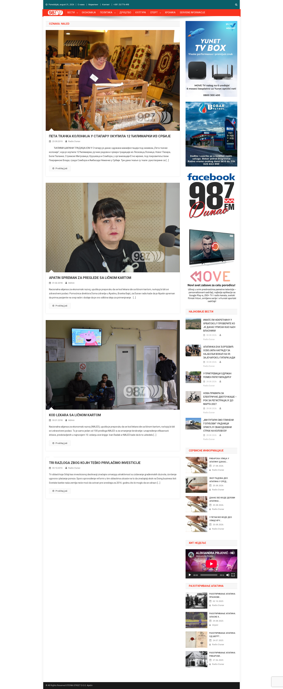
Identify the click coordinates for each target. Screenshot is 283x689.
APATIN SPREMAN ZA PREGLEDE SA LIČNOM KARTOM (90, 278)
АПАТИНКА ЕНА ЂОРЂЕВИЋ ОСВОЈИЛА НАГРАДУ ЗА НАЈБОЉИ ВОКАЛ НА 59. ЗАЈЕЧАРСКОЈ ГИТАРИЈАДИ (219, 352)
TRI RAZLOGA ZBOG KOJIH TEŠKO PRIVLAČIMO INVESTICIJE (95, 463)
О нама (81, 4)
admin (71, 283)
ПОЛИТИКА (106, 12)
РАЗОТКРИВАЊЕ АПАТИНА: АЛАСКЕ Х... (222, 615)
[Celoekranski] (233, 575)
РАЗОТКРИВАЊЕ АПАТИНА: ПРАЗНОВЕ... (222, 595)
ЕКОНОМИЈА (89, 12)
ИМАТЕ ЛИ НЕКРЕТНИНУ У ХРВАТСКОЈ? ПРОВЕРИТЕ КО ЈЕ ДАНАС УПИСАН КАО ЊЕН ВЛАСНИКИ (219, 325)
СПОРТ (154, 12)
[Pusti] (189, 575)
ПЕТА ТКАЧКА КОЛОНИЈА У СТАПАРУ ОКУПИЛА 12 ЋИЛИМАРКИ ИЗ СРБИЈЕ (110, 136)
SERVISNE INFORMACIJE (192, 12)
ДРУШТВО (125, 12)
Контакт (106, 4)
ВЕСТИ (71, 12)
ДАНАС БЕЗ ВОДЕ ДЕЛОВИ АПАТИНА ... (222, 499)
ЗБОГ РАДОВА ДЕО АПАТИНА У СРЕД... (218, 480)
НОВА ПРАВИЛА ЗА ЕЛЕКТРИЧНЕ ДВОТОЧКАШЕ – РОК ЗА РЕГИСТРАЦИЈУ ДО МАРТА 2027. (220, 398)
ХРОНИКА (170, 12)
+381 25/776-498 (121, 4)
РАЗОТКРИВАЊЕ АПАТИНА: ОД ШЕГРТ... (222, 634)
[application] (211, 563)
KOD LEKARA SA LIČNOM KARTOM (75, 415)
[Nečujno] (227, 575)
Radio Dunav (74, 141)
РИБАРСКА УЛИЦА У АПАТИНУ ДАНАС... (219, 460)
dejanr (215, 625)
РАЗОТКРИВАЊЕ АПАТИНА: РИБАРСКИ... (222, 654)
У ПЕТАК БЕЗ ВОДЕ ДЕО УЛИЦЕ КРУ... (220, 519)
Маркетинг (93, 4)
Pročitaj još (61, 168)
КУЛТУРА (140, 12)
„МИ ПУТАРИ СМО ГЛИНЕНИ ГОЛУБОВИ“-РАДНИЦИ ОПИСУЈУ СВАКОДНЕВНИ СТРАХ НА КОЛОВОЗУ (218, 425)
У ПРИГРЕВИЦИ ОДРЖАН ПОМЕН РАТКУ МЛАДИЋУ (217, 375)
